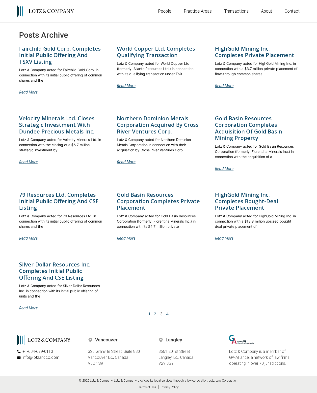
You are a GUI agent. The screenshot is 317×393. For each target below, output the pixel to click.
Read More (28, 92)
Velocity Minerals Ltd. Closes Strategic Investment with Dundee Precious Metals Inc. (57, 124)
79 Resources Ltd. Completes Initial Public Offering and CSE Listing (59, 201)
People (164, 11)
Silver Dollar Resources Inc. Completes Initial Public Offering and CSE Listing (54, 271)
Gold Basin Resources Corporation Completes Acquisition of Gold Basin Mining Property (248, 127)
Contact (292, 11)
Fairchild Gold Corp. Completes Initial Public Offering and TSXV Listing (60, 55)
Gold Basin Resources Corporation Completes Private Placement (158, 201)
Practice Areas (198, 11)
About (266, 11)
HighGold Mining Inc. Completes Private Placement (254, 52)
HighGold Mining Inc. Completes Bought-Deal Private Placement (246, 201)
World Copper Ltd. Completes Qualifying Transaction (156, 52)
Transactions (236, 11)
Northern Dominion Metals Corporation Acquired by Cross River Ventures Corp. (158, 124)
